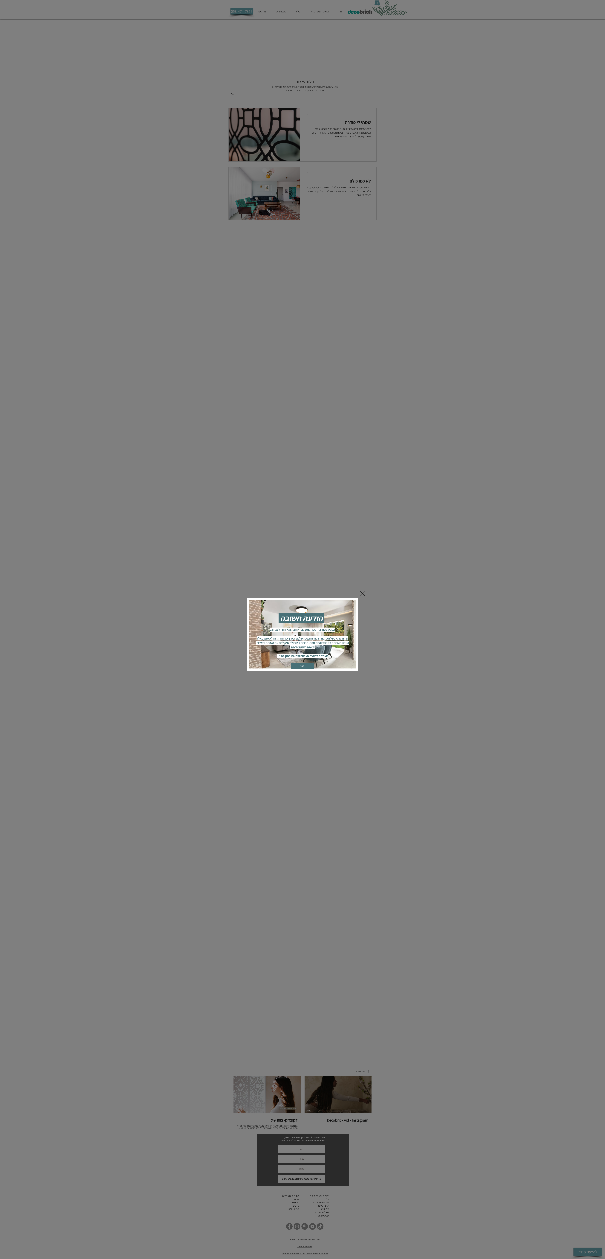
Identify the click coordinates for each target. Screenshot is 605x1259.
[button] (362, 593)
